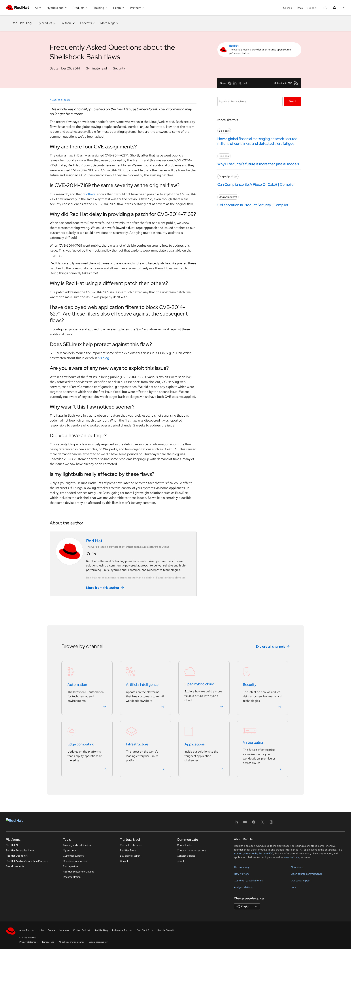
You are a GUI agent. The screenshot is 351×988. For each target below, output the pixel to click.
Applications (194, 744)
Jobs (293, 887)
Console (287, 8)
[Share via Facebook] (230, 83)
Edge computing (80, 744)
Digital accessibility (98, 941)
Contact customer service (191, 850)
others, (91, 194)
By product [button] (44, 23)
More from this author (102, 587)
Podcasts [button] (86, 23)
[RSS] (296, 83)
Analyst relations (243, 887)
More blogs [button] (107, 23)
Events (51, 930)
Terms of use (48, 941)
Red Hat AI (12, 845)
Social (180, 861)
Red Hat (234, 45)
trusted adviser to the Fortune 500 (253, 853)
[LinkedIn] (236, 823)
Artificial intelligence (142, 684)
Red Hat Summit (165, 930)
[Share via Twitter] (240, 83)
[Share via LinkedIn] (235, 83)
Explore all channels (270, 646)
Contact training (186, 855)
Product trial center (131, 845)
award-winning (292, 857)
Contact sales (184, 845)
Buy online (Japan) (130, 855)
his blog (103, 358)
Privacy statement (28, 941)
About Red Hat (26, 930)
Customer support (73, 855)
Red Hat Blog (22, 23)
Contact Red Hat (81, 930)
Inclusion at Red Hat (122, 930)
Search (292, 101)
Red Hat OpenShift (16, 855)
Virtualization (253, 742)
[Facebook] (254, 823)
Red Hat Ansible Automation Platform (27, 861)
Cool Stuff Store (145, 930)
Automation (77, 684)
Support (311, 8)
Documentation (72, 877)
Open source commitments (306, 873)
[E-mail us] (245, 83)
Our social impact (300, 880)
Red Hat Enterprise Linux (20, 850)
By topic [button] (66, 23)
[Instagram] (271, 823)
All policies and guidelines (71, 941)
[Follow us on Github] (88, 554)
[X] (262, 823)
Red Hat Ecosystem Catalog (78, 871)
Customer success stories (248, 880)
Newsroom (297, 867)
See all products (15, 866)
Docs (300, 8)
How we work (241, 873)
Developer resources (74, 861)
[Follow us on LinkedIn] (94, 554)
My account (69, 850)
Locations (64, 930)
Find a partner (71, 866)
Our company (241, 867)
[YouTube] (245, 823)
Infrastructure (137, 744)
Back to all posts (61, 99)
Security (119, 68)
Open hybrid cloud (199, 684)
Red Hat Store (128, 850)
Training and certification (77, 845)
